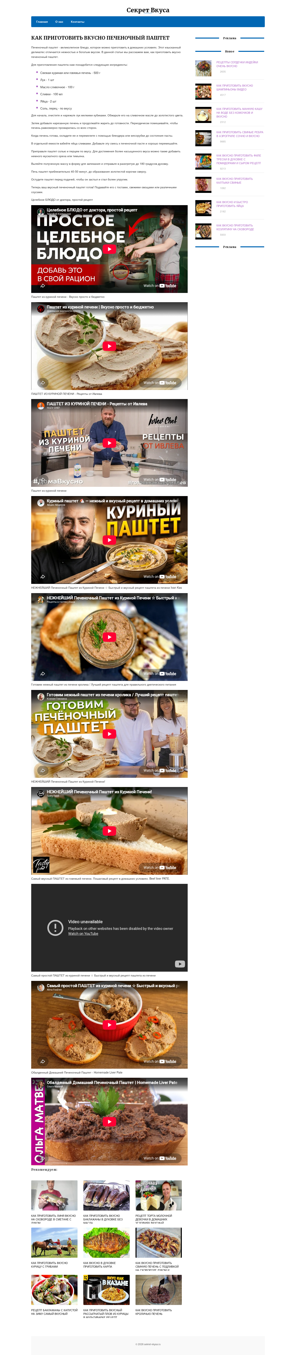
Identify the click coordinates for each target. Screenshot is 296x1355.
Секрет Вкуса (148, 10)
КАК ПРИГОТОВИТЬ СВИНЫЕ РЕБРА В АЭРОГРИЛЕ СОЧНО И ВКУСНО (239, 134)
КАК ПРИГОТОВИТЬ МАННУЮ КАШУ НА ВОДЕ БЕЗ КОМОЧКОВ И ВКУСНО (239, 112)
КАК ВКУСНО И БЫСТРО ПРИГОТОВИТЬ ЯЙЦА (232, 204)
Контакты (77, 21)
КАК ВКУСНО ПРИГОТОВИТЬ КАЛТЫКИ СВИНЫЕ (234, 180)
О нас (59, 21)
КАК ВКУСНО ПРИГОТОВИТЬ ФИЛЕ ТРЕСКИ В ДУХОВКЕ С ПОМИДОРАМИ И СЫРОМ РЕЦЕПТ (238, 159)
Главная (42, 21)
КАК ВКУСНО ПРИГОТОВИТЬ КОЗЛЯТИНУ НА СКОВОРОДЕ (235, 227)
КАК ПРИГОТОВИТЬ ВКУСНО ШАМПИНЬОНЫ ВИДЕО (234, 87)
